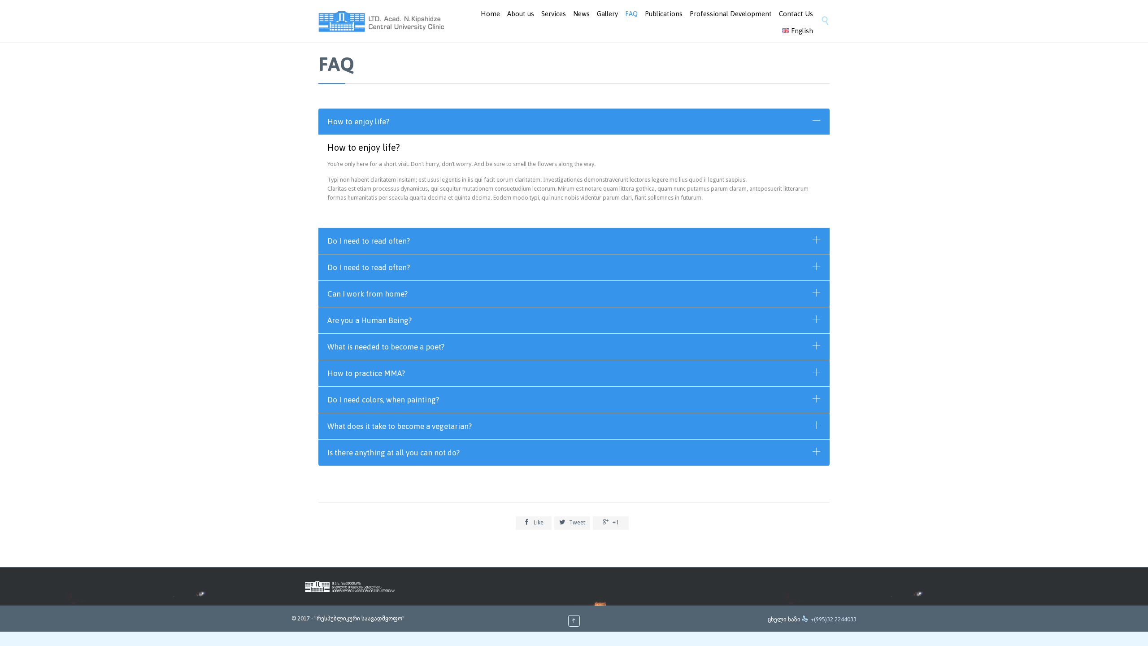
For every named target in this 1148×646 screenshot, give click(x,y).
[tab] (574, 122)
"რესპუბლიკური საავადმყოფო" (359, 618)
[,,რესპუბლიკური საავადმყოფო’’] (381, 21)
